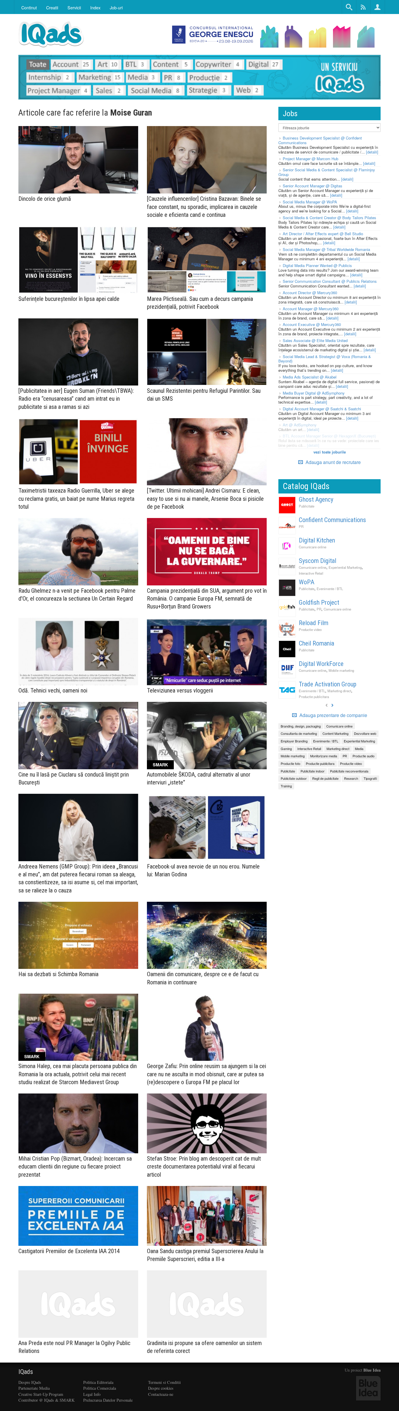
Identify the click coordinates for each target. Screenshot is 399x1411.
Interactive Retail (311, 573)
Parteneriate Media (34, 1388)
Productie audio (363, 756)
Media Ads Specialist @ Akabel (309, 377)
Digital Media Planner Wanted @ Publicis (317, 265)
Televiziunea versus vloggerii (180, 690)
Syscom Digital (317, 560)
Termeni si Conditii (164, 1382)
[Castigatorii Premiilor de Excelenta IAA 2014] (78, 1216)
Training (286, 786)
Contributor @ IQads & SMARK (46, 1400)
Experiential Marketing (345, 567)
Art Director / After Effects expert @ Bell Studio (323, 233)
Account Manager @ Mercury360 (311, 308)
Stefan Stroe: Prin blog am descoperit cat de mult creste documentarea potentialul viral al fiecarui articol (204, 1166)
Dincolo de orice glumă (44, 198)
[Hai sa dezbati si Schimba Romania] (78, 935)
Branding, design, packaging (301, 726)
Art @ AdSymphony (300, 425)
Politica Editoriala (98, 1382)
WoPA (306, 582)
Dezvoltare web (365, 733)
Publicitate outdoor (294, 778)
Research (351, 778)
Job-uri (116, 7)
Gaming (286, 748)
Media (359, 748)
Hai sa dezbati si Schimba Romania (58, 974)
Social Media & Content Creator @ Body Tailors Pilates (329, 217)
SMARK (160, 765)
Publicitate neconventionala (349, 771)
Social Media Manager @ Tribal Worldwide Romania (326, 249)
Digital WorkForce (321, 663)
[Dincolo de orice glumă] (78, 159)
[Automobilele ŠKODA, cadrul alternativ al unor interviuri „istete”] (207, 735)
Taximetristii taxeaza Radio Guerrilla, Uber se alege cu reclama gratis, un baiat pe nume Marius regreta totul (76, 498)
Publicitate (306, 506)
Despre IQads (29, 1382)
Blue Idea (372, 1370)
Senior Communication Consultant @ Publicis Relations (330, 281)
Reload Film (313, 623)
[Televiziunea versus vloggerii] (207, 651)
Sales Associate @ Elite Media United (315, 340)
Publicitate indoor (313, 771)
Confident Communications (332, 520)
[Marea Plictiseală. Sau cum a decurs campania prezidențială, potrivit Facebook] (207, 260)
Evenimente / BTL (330, 588)
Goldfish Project (319, 602)
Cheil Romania (316, 643)
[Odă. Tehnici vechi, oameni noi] (78, 651)
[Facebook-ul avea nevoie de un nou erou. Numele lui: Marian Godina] (207, 827)
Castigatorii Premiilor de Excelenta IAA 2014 (69, 1251)
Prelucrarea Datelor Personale (108, 1400)
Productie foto (290, 763)
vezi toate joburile (329, 452)
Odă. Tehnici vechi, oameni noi (52, 690)
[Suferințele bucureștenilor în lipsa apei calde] (78, 260)
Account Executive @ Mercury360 (312, 324)
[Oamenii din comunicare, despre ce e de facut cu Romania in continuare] (207, 935)
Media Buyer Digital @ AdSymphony (314, 393)
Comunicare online (312, 547)
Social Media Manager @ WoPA (310, 202)
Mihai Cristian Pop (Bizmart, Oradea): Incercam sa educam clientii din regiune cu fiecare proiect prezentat (75, 1166)
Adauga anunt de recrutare (332, 462)
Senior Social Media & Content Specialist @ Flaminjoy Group (326, 172)
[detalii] (372, 152)
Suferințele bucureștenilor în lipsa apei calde (68, 298)
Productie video (310, 629)
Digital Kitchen (317, 540)
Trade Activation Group (327, 684)
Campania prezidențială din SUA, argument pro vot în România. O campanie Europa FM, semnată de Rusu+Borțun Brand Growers (207, 598)
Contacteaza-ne (160, 1394)
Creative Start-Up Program (40, 1394)
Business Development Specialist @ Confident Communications (320, 140)
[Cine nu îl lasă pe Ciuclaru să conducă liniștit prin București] (78, 735)
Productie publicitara (314, 696)
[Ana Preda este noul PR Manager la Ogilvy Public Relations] (78, 1304)
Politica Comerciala (99, 1388)
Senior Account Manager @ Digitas (312, 186)
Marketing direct (339, 690)
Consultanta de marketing (299, 733)
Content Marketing (335, 733)
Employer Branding (294, 741)
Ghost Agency (316, 499)
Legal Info (91, 1394)
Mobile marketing (341, 670)
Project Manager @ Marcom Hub (310, 158)
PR (301, 526)
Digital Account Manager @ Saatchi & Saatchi (322, 408)
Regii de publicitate (325, 778)
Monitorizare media (323, 756)
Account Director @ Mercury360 (310, 292)
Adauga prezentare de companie (332, 715)
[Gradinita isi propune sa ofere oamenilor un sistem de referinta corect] (207, 1304)
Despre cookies (161, 1388)
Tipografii (370, 778)
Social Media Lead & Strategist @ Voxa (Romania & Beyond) (324, 359)
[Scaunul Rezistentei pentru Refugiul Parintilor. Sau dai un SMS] (207, 352)
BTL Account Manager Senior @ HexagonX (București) (329, 436)
